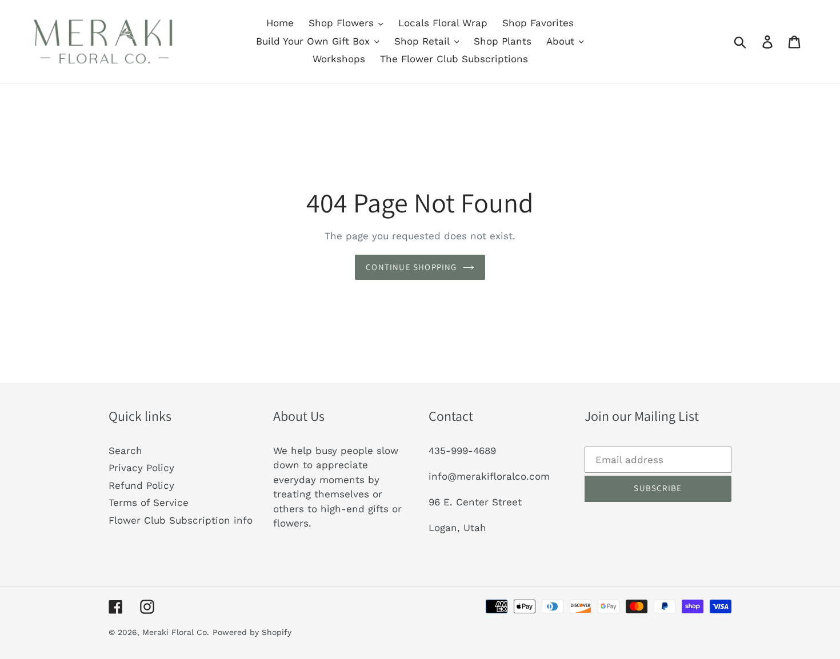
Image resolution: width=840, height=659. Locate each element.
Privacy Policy (141, 467)
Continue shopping (411, 267)
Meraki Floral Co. (175, 632)
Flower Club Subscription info (181, 520)
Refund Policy (141, 485)
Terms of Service (149, 502)
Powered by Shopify (252, 632)
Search (125, 450)
